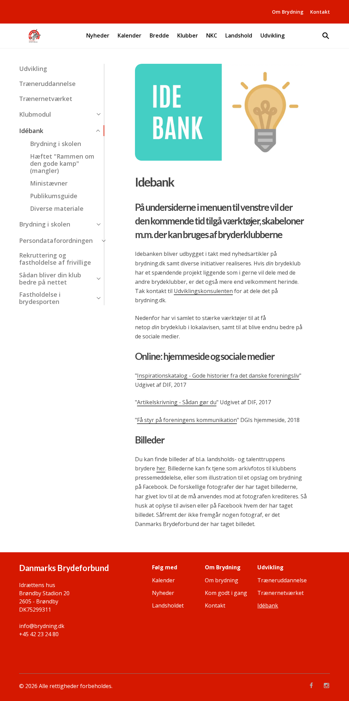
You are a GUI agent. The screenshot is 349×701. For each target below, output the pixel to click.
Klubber (187, 35)
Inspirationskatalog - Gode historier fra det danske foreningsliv (218, 375)
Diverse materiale (57, 208)
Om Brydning (287, 12)
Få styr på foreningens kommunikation (187, 420)
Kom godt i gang (226, 593)
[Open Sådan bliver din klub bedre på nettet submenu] (98, 278)
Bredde (159, 35)
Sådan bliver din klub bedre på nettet (50, 279)
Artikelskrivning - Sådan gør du (176, 402)
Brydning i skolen (55, 144)
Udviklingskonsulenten (203, 291)
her (160, 468)
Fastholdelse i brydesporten (40, 298)
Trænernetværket (45, 98)
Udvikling (272, 35)
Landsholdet (168, 605)
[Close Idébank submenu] (98, 130)
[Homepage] (34, 35)
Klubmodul (35, 114)
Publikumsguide (53, 196)
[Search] (326, 36)
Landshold (238, 35)
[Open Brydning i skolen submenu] (98, 224)
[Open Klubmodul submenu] (98, 114)
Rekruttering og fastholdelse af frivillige (55, 259)
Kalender (129, 35)
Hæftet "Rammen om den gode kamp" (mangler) (62, 163)
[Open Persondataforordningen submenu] (103, 240)
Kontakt (320, 12)
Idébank (31, 130)
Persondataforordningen (56, 240)
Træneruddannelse (47, 83)
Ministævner (48, 183)
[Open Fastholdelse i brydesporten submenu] (98, 298)
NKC (211, 35)
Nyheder (97, 35)
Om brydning (221, 580)
